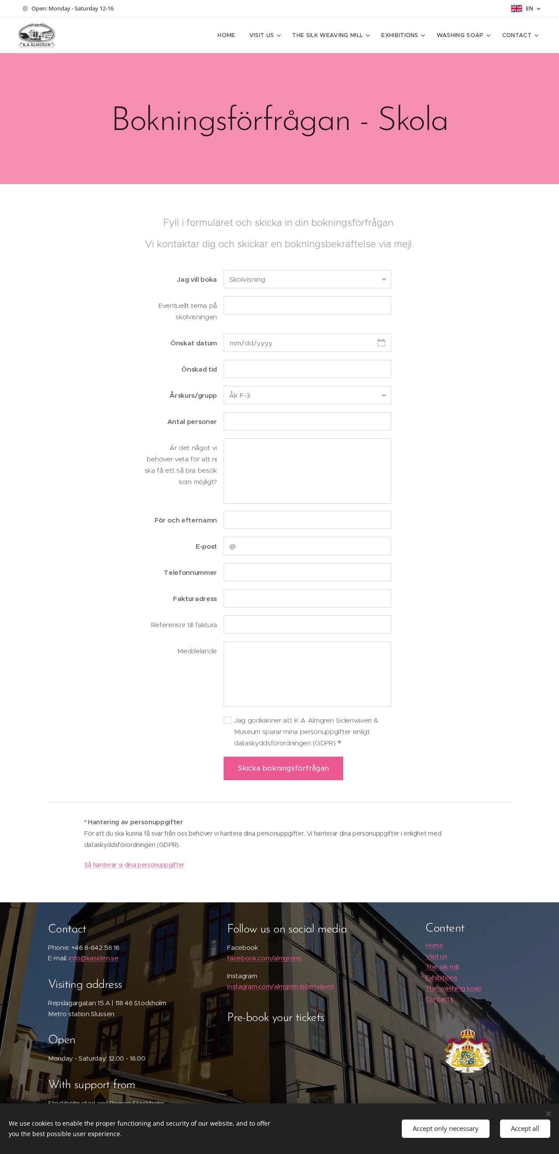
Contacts (439, 999)
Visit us (436, 956)
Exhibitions (441, 977)
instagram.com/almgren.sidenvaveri (280, 986)
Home (434, 945)
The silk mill (442, 967)
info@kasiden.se (93, 958)
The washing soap (453, 988)
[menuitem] (228, 35)
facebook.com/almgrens (264, 958)
